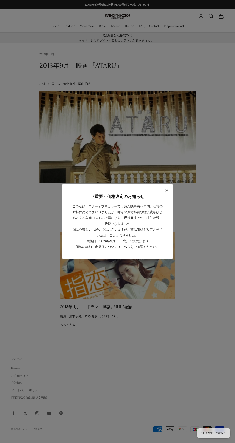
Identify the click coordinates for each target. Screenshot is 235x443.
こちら (125, 247)
